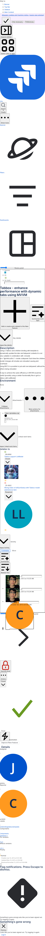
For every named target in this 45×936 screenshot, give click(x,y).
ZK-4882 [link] (8, 485)
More (14, 551)
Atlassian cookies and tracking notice (23, 15)
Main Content (9, 12)
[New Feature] (5, 278)
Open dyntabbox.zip (12, 413)
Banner (6, 4)
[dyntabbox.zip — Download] (5, 421)
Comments (5, 551)
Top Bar (7, 7)
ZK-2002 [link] (8, 454)
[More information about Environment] (1, 383)
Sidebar (7, 9)
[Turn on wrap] (37, 610)
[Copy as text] (41, 610)
